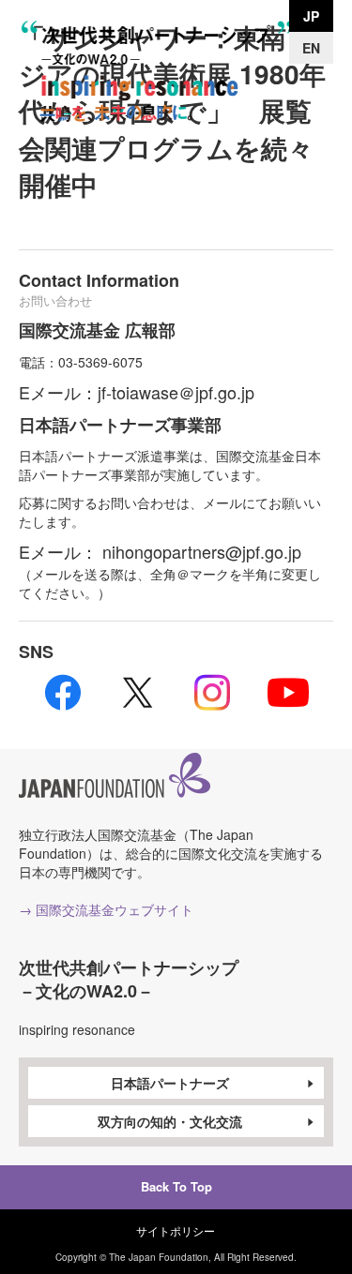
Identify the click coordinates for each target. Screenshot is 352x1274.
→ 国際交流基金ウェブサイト (106, 909)
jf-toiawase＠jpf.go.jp (176, 392)
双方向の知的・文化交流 (170, 1121)
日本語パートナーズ (170, 1082)
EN (311, 47)
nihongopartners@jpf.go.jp (201, 551)
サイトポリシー (175, 1230)
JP (311, 16)
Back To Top (176, 1186)
